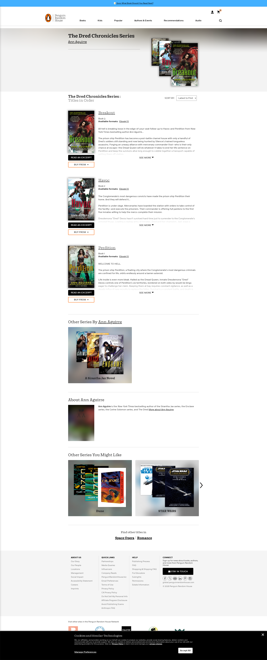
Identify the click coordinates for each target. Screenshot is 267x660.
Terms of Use (107, 584)
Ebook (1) (124, 121)
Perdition (107, 248)
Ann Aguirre (77, 42)
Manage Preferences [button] (85, 652)
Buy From (80, 164)
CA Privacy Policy (109, 592)
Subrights (136, 577)
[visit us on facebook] (165, 578)
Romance (144, 538)
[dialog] (133, 645)
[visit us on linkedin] (180, 578)
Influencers (107, 569)
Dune (100, 511)
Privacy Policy (108, 588)
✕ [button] (262, 635)
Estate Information (140, 584)
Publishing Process (141, 561)
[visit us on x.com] (170, 578)
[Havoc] (81, 199)
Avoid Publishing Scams (113, 604)
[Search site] (220, 20)
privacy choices (155, 644)
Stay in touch (179, 571)
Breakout (106, 112)
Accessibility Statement (81, 581)
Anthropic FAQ (108, 608)
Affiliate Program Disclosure (114, 600)
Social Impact (77, 577)
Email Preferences (110, 581)
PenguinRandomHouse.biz (114, 577)
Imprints (75, 588)
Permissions (137, 581)
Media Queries (108, 565)
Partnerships (107, 561)
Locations (75, 569)
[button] (83, 20)
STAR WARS (167, 511)
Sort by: (170, 98)
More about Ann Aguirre (161, 409)
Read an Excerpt (81, 157)
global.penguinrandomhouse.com (178, 582)
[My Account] (212, 11)
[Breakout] (81, 131)
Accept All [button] (185, 650)
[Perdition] (81, 266)
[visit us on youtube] (175, 578)
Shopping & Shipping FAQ (144, 569)
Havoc (104, 180)
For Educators (138, 573)
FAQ (134, 565)
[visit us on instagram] (190, 578)
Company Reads (109, 573)
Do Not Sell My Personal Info (115, 596)
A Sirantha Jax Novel (100, 378)
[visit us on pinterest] (185, 578)
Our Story (75, 561)
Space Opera (124, 538)
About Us (76, 557)
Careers (74, 584)
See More (145, 157)
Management (77, 573)
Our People (76, 565)
